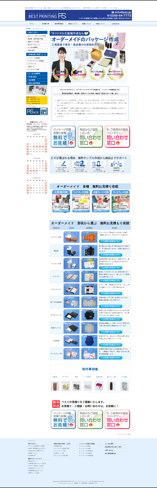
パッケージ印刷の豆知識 (87, 443)
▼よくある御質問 (33, 73)
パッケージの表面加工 (86, 450)
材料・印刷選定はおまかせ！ (37, 448)
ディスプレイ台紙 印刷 (61, 455)
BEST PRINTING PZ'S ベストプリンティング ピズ (75, 481)
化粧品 (55, 377)
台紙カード (58, 453)
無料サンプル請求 (34, 473)
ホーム (32, 24)
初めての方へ (32, 443)
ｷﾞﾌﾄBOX (87, 377)
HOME (28, 28)
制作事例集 (90, 369)
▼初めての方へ (32, 32)
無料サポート (33, 461)
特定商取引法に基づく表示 (113, 447)
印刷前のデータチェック (36, 468)
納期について (33, 453)
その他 (124, 377)
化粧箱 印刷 (58, 446)
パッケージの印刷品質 (86, 455)
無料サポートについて (35, 458)
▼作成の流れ (32, 77)
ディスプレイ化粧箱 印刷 (62, 448)
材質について (86, 24)
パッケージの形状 (85, 446)
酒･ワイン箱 (111, 377)
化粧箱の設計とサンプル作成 (37, 463)
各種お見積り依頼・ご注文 (62, 443)
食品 (76, 377)
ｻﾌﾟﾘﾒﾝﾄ (65, 377)
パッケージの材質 (85, 448)
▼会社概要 (31, 80)
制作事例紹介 (59, 24)
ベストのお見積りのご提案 (37, 446)
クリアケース (58, 450)
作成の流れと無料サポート (37, 450)
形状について (72, 24)
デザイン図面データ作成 (36, 465)
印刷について (100, 24)
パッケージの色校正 (86, 453)
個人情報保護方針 (110, 453)
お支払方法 (115, 24)
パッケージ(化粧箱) (34, 58)
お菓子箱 (99, 377)
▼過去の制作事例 (33, 83)
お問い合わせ (109, 450)
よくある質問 (109, 443)
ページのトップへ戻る (124, 434)
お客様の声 (45, 24)
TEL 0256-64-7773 (33, 99)
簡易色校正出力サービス (36, 470)
